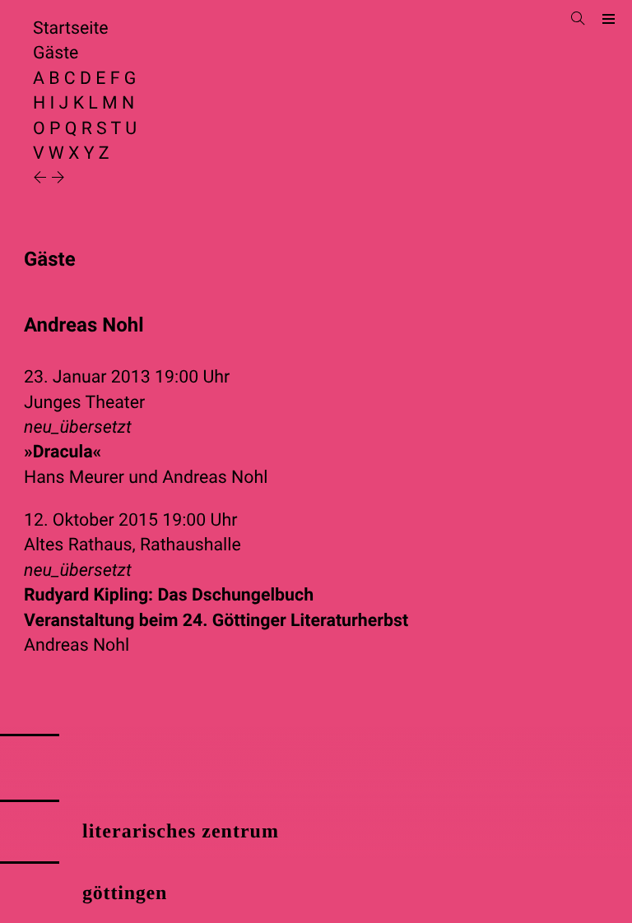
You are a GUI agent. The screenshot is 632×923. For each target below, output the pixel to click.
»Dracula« (62, 452)
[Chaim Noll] (58, 179)
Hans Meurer (74, 477)
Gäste (55, 53)
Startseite (71, 28)
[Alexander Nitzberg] (42, 179)
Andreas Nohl (214, 477)
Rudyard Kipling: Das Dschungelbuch (216, 607)
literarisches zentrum (180, 831)
